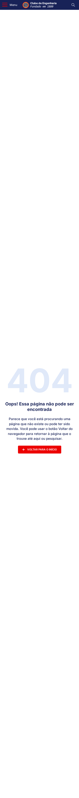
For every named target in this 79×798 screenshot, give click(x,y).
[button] (9, 5)
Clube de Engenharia (43, 5)
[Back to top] (69, 789)
